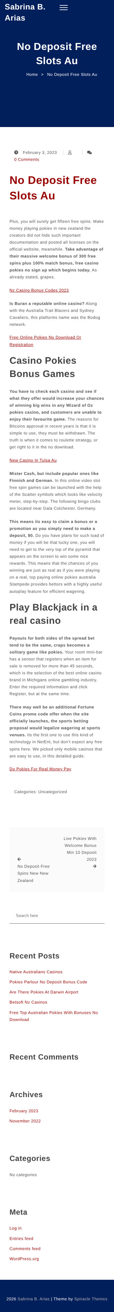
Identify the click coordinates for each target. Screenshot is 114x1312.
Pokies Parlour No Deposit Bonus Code (48, 982)
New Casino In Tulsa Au (33, 460)
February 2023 (24, 1111)
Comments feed (25, 1248)
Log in (16, 1228)
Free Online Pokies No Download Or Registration (45, 341)
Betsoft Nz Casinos (29, 1002)
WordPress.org (24, 1258)
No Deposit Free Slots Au (53, 188)
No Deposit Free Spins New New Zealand (33, 873)
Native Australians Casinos (36, 971)
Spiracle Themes (91, 1299)
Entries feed (21, 1238)
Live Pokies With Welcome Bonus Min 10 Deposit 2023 (80, 849)
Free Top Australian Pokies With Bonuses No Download (54, 1016)
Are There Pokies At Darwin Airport (44, 992)
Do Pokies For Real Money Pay (40, 769)
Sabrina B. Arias (25, 12)
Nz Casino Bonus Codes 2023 (39, 290)
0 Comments (26, 159)
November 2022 (25, 1121)
